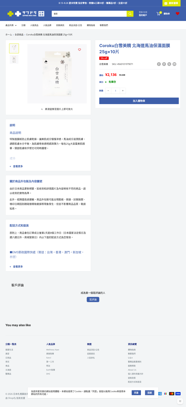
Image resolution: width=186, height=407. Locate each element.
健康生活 (9, 349)
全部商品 (19, 34)
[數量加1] (123, 90)
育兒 (7, 361)
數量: (101, 90)
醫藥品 (8, 373)
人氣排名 (91, 357)
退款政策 (132, 378)
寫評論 (93, 299)
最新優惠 (173, 3)
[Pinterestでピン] (164, 64)
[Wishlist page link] (177, 13)
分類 (23, 25)
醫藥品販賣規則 (134, 361)
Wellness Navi (52, 349)
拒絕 (149, 392)
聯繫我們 (104, 25)
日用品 (8, 357)
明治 (48, 365)
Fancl (48, 357)
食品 (7, 365)
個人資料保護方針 (135, 373)
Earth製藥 (50, 369)
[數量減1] (108, 90)
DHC (48, 373)
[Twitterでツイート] (169, 64)
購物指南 (91, 25)
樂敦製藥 (50, 353)
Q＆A (130, 357)
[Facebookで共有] (159, 64)
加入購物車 (139, 100)
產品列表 (9, 25)
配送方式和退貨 (134, 381)
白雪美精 (103, 63)
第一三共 (50, 361)
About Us (132, 369)
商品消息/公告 (75, 25)
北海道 (8, 369)
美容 (7, 353)
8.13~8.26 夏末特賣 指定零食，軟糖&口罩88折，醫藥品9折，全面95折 (93, 2)
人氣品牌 (47, 25)
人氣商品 (34, 25)
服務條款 (132, 365)
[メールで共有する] (174, 64)
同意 (136, 392)
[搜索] (130, 14)
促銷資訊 (60, 25)
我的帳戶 (143, 15)
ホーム (8, 34)
